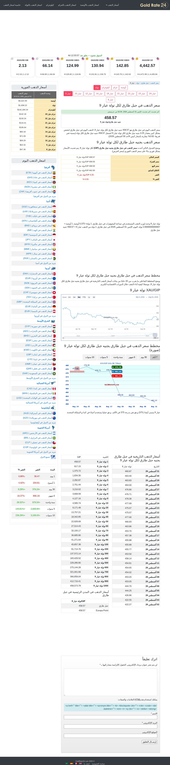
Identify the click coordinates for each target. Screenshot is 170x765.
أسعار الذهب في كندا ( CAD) (40, 388)
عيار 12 (88, 93)
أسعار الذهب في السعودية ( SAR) (37, 373)
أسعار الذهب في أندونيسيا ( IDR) (38, 235)
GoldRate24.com (82, 761)
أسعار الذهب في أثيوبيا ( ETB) (39, 173)
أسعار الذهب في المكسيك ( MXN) (37, 393)
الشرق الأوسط (43, 321)
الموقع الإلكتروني (149, 732)
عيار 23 (142, 93)
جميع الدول (45, 457)
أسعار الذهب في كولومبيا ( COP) (38, 447)
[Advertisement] (85, 34)
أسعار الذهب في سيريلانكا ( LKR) (38, 211)
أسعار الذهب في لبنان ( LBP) (39, 354)
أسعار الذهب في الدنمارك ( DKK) (38, 274)
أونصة (123, 87)
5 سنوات (104, 357)
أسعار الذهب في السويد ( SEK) (39, 288)
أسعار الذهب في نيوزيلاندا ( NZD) (38, 418)
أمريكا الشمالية (43, 383)
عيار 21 (120, 93)
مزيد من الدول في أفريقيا (44, 196)
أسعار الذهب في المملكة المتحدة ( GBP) (35, 302)
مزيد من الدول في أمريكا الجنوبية (41, 452)
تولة (97, 87)
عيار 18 (110, 93)
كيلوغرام (106, 87)
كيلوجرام (50, 5)
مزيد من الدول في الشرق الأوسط (41, 378)
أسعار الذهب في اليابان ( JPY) (39, 240)
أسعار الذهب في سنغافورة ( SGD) (37, 207)
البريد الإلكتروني (149, 723)
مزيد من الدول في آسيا (46, 263)
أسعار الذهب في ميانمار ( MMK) (38, 249)
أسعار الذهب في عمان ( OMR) (39, 364)
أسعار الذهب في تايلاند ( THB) (39, 216)
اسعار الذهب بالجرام (67, 5)
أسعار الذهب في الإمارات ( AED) (38, 331)
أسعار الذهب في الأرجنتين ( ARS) (38, 433)
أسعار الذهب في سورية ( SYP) (39, 326)
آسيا (48, 201)
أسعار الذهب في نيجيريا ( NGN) (38, 187)
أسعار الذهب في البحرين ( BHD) (38, 336)
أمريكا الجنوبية (43, 428)
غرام (115, 87)
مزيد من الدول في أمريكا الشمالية (41, 402)
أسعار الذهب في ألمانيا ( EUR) (39, 306)
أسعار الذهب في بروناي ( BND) (38, 225)
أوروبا (47, 268)
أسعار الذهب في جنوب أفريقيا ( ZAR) (36, 191)
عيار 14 (99, 93)
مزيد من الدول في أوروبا (45, 316)
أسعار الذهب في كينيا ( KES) (40, 182)
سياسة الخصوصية (98, 764)
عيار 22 (131, 93)
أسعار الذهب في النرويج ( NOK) (38, 283)
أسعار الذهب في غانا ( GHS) (40, 177)
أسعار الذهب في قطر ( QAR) (39, 368)
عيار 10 (78, 93)
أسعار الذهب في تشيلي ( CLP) (39, 442)
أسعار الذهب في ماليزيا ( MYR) (38, 244)
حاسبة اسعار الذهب (12, 5)
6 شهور (132, 357)
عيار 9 (68, 93)
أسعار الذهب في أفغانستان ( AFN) (37, 221)
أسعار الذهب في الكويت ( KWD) (38, 350)
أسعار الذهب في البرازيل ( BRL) (38, 438)
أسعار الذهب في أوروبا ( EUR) (39, 278)
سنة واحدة (118, 357)
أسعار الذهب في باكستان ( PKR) (38, 258)
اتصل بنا (87, 764)
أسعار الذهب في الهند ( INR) (40, 230)
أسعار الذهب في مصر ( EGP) (39, 340)
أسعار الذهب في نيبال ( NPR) (39, 254)
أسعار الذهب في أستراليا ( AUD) (38, 413)
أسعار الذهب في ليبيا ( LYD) (40, 359)
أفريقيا (47, 167)
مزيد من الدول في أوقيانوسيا (43, 422)
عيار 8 (110, 100)
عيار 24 (152, 93)
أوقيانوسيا (45, 408)
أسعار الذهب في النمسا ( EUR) (39, 311)
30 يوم (144, 357)
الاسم (154, 713)
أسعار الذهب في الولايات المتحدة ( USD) (34, 398)
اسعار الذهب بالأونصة (89, 5)
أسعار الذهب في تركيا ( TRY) (39, 297)
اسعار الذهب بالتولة (33, 5)
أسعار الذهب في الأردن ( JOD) (39, 345)
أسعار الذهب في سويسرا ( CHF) (38, 292)
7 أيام (155, 357)
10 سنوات (89, 357)
